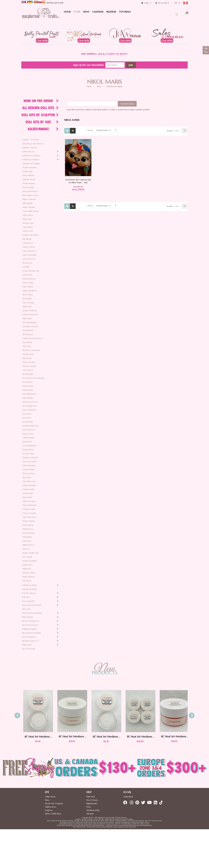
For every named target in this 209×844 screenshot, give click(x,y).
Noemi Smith (27, 374)
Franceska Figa (28, 533)
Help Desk (90, 796)
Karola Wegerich (29, 505)
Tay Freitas (26, 414)
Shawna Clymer (28, 573)
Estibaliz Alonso (29, 179)
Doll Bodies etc (28, 151)
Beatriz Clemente (29, 167)
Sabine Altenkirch (29, 290)
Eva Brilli (25, 267)
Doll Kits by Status (29, 585)
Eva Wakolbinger (29, 445)
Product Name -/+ (104, 130)
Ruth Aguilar (27, 203)
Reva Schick (27, 557)
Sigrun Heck (27, 497)
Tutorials (90, 813)
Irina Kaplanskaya (29, 322)
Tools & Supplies (29, 637)
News (47, 800)
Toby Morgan (28, 302)
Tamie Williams (28, 175)
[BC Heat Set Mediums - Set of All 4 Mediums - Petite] (139, 711)
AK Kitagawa (27, 334)
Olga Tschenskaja (29, 255)
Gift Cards (26, 609)
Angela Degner (28, 183)
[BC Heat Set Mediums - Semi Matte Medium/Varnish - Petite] (104, 711)
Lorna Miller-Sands (30, 211)
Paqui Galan (27, 171)
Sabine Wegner (28, 207)
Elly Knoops (27, 263)
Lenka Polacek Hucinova (32, 338)
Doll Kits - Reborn (29, 147)
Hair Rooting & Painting (32, 613)
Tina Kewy (26, 581)
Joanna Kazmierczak (30, 271)
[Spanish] (43, 1)
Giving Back (128, 796)
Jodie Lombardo (29, 410)
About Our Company (54, 803)
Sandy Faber (27, 565)
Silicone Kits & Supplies (31, 633)
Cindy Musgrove (29, 251)
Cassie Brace (27, 243)
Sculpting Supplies (29, 629)
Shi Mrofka (27, 298)
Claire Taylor (27, 215)
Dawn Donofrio (29, 465)
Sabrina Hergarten (30, 314)
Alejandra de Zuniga (31, 163)
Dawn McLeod (28, 259)
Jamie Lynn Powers (30, 402)
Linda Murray (28, 525)
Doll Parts (26, 597)
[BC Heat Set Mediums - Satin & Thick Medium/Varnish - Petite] (36, 711)
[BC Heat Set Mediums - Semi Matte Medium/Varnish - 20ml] (70, 711)
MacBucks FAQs (93, 810)
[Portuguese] (36, 1)
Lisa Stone (26, 418)
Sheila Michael (28, 577)
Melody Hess (27, 529)
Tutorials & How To (30, 641)
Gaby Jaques (27, 227)
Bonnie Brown (28, 449)
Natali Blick (27, 537)
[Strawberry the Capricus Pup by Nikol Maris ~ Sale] (78, 157)
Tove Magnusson (29, 406)
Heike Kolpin (27, 493)
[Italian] (33, 1)
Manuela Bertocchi (30, 426)
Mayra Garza (28, 434)
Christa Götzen (28, 247)
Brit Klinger (27, 239)
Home (89, 86)
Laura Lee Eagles (29, 513)
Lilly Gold (26, 346)
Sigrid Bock (27, 441)
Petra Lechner (28, 283)
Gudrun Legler (28, 489)
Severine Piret (28, 354)
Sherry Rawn (27, 294)
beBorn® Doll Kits (29, 589)
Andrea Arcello (28, 362)
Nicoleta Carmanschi (31, 350)
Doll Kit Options (29, 593)
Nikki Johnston (28, 545)
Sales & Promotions (30, 625)
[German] (30, 1)
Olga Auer (26, 541)
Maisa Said (26, 219)
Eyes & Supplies (28, 601)
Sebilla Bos (26, 569)
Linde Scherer (28, 386)
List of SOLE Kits (28, 649)
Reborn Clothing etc (30, 621)
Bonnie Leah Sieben (30, 235)
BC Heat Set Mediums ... (36, 736)
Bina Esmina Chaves (30, 195)
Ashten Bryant (28, 437)
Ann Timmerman (29, 394)
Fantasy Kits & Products (32, 605)
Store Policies (92, 800)
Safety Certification (53, 813)
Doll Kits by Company (31, 155)
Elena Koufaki (28, 187)
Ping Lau (25, 549)
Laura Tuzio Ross (29, 517)
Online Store (50, 796)
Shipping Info (91, 803)
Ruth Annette (27, 398)
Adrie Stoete (27, 231)
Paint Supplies (27, 617)
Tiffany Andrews (29, 199)
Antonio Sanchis (29, 366)
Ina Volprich (27, 382)
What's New (27, 645)
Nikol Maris (27, 318)
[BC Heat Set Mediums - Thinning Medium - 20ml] (173, 711)
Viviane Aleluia (28, 469)
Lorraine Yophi (28, 509)
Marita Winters (28, 521)
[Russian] (40, 1)
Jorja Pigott (27, 275)
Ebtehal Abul (27, 330)
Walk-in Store (50, 807)
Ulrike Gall (26, 306)
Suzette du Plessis (29, 310)
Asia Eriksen (27, 342)
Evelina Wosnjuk (29, 485)
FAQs (88, 807)
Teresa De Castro (29, 461)
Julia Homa (26, 358)
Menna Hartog (28, 279)
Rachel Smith (27, 422)
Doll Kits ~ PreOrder (30, 139)
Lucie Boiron (27, 370)
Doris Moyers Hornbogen (33, 378)
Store (99, 86)
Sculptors (49, 810)
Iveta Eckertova (28, 430)
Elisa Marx (26, 477)
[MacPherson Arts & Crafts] (40, 16)
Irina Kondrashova (30, 191)
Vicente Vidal (28, 453)
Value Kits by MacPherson (33, 143)
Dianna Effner (27, 390)
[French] (26, 1)
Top (205, 52)
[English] (23, 1)
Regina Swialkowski (30, 553)
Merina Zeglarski (29, 561)
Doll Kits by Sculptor (115, 86)
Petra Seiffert (27, 286)
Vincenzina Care (29, 481)
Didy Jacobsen (28, 473)
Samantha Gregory (30, 326)
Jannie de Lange (29, 501)
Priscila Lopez (28, 223)
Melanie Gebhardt (30, 457)
